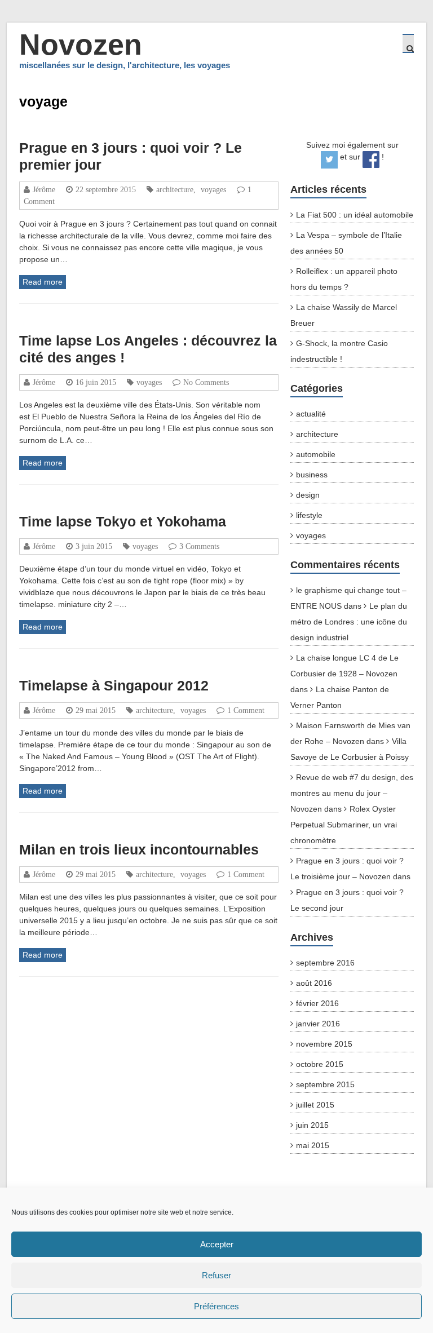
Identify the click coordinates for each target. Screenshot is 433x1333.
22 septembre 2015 (106, 189)
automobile (315, 454)
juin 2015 (312, 1125)
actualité (311, 413)
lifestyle (309, 515)
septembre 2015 (325, 1084)
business (312, 474)
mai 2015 (312, 1145)
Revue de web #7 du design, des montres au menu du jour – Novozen (351, 793)
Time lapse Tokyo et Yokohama (122, 521)
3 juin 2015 (94, 546)
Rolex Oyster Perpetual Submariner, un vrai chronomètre (343, 824)
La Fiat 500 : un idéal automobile (354, 214)
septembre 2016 (325, 962)
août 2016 (314, 982)
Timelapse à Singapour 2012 (114, 685)
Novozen (80, 44)
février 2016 (317, 1003)
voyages (213, 189)
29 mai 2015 (96, 710)
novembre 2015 (324, 1043)
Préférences (216, 1306)
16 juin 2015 (96, 382)
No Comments (206, 382)
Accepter (216, 1244)
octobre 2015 (319, 1064)
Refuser (216, 1275)
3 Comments (199, 546)
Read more (43, 281)
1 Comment (245, 710)
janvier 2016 (318, 1023)
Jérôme (44, 189)
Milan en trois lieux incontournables (139, 849)
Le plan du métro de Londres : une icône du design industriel (348, 621)
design (308, 494)
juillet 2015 (315, 1104)
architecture (174, 189)
